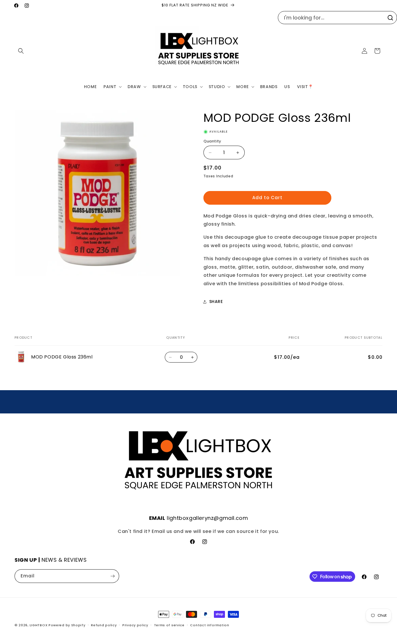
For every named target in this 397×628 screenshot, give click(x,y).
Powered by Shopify (67, 625)
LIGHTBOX (39, 625)
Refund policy (104, 625)
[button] (21, 50)
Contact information (209, 625)
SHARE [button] (216, 301)
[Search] (390, 17)
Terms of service (169, 625)
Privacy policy (135, 625)
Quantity (212, 141)
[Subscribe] (112, 576)
